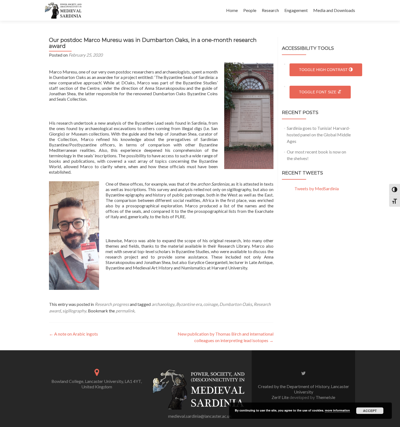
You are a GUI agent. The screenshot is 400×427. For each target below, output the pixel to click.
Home (232, 10)
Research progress (112, 304)
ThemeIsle (325, 397)
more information (337, 410)
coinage (210, 304)
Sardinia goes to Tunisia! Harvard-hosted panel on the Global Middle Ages (319, 134)
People (249, 10)
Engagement (296, 10)
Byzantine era (189, 304)
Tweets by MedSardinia (316, 188)
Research (270, 10)
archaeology (163, 304)
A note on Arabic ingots (73, 333)
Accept (370, 410)
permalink (125, 310)
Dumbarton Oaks (235, 304)
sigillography (74, 310)
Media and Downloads (334, 10)
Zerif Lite (281, 397)
